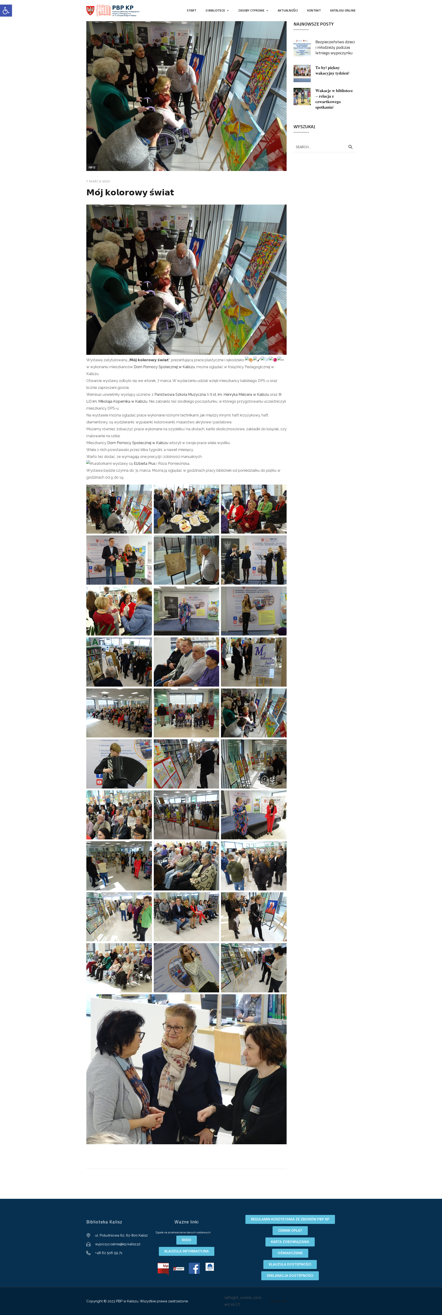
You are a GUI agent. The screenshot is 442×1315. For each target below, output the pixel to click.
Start (191, 10)
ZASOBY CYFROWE (251, 10)
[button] (6, 11)
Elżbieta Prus (145, 463)
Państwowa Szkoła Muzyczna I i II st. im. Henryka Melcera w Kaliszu (211, 394)
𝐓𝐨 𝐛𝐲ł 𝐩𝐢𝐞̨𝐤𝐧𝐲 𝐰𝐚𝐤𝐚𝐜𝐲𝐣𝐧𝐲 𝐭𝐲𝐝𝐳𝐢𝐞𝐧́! (332, 70)
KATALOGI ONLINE (343, 10)
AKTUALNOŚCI (288, 10)
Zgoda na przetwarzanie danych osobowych (183, 1232)
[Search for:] (325, 147)
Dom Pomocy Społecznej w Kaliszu (164, 367)
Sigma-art (278, 1301)
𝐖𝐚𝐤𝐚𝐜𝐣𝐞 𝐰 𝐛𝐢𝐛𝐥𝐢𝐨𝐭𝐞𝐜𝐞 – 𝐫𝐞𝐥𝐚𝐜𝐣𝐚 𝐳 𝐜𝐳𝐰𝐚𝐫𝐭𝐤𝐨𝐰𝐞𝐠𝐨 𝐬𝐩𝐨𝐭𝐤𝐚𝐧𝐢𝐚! (334, 98)
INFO (92, 167)
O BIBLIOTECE (215, 10)
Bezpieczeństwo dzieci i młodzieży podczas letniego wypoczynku (335, 47)
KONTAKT (314, 10)
